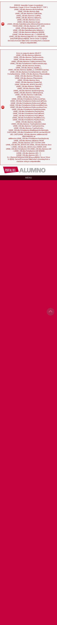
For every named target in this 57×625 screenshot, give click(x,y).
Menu (28, 178)
